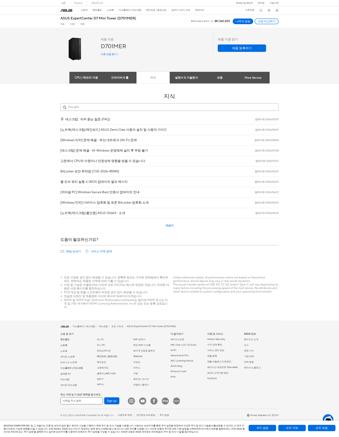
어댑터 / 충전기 (141, 384)
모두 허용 (322, 428)
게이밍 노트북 (67, 356)
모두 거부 (292, 428)
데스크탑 (65, 379)
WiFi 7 (100, 379)
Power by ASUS (244, 3)
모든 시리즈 (117, 326)
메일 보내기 (73, 251)
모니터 (100, 339)
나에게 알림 (243, 21)
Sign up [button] (112, 401)
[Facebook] (153, 401)
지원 (82, 24)
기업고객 (274, 3)
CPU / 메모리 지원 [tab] (86, 77)
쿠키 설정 (262, 428)
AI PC (174, 350)
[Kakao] (176, 401)
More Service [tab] (253, 78)
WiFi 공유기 (139, 339)
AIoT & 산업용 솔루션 (144, 350)
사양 (72, 24)
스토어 (84, 10)
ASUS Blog (176, 366)
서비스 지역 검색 (101, 251)
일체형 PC (65, 373)
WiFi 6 (100, 384)
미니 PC (101, 345)
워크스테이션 (104, 350)
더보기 (170, 225)
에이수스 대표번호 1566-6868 (222, 367)
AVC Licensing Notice (182, 360)
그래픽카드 (102, 367)
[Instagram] (131, 401)
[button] (261, 3)
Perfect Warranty (216, 339)
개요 (62, 24)
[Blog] (165, 401)
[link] (66, 10)
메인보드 (101, 362)
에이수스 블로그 (252, 367)
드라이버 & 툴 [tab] (120, 77)
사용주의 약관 (125, 415)
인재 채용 (249, 362)
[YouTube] (142, 401)
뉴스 (246, 345)
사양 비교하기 (266, 21)
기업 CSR (249, 356)
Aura (173, 376)
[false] (242, 48)
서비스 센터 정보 (215, 350)
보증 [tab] (220, 77)
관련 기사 (249, 350)
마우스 (136, 367)
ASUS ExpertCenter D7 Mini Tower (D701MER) (98, 18)
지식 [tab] (153, 77)
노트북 (63, 351)
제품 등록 (212, 356)
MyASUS (212, 378)
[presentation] (62, 251)
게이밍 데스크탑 (68, 385)
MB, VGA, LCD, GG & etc (184, 344)
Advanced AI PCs (180, 355)
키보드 (136, 362)
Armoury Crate (178, 371)
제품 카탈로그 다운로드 (219, 361)
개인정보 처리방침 (145, 415)
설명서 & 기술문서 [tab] (186, 77)
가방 (135, 373)
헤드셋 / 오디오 (141, 379)
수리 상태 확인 (214, 344)
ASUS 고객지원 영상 (217, 373)
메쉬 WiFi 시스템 (142, 345)
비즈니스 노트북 (68, 362)
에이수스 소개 (251, 339)
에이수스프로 (177, 339)
